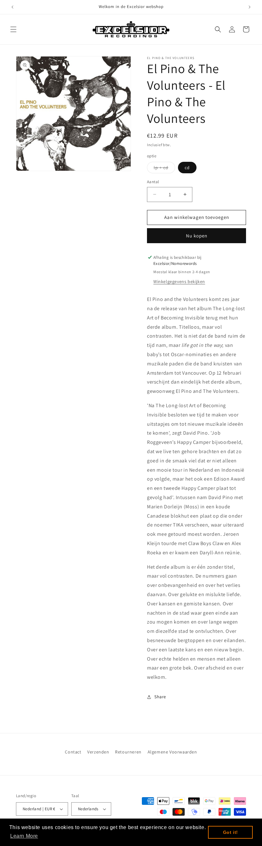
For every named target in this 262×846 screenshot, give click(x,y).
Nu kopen (196, 236)
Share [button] (160, 697)
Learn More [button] (24, 836)
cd (187, 167)
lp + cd (164, 168)
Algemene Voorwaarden (172, 752)
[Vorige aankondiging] (12, 7)
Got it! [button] (230, 832)
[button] (13, 29)
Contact (73, 752)
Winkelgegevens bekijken (179, 281)
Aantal (153, 181)
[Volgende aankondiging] (250, 7)
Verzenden (98, 752)
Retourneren (128, 752)
